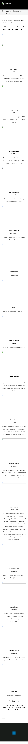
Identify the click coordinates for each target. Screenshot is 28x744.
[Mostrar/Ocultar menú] (24, 4)
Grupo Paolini (5, 716)
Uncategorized (18, 716)
